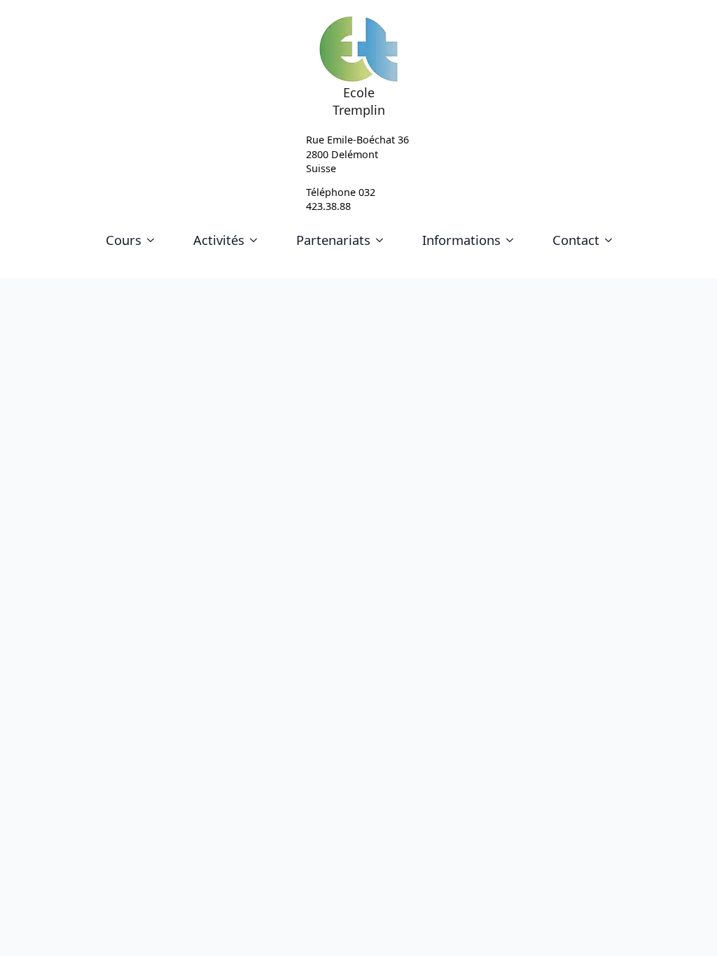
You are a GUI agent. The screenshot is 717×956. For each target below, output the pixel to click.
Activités (218, 239)
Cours (123, 239)
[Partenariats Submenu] (382, 240)
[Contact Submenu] (611, 240)
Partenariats (333, 239)
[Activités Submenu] (256, 240)
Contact (575, 239)
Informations (461, 239)
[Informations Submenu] (512, 240)
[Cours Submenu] (153, 240)
